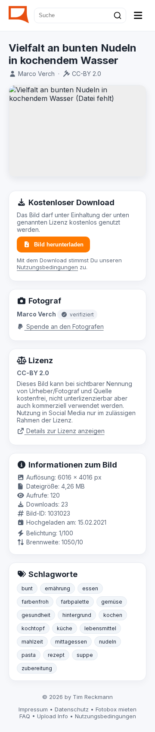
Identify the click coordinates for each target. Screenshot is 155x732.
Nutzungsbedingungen (47, 267)
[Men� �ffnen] (138, 15)
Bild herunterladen (59, 244)
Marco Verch (36, 73)
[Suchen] (118, 15)
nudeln (107, 641)
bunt (27, 588)
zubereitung (37, 668)
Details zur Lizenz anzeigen (65, 430)
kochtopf (33, 628)
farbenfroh (35, 601)
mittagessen (71, 641)
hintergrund (76, 615)
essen (90, 588)
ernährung (57, 588)
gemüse (111, 601)
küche (64, 628)
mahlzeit (32, 641)
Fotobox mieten (116, 709)
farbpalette (75, 601)
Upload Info (52, 716)
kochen (112, 615)
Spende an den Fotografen (64, 326)
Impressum (33, 709)
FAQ (24, 716)
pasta (29, 655)
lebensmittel (100, 628)
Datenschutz (72, 709)
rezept (56, 655)
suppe (85, 655)
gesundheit (36, 615)
